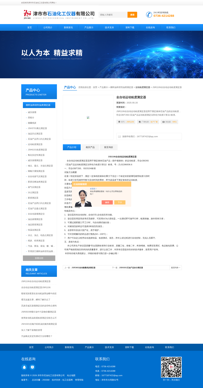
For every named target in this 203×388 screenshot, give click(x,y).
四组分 (31, 117)
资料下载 (129, 27)
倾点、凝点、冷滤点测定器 (40, 166)
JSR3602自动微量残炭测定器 (83, 268)
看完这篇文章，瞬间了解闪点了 (35, 299)
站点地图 (71, 375)
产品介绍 (71, 147)
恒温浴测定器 (34, 230)
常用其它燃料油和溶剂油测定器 (41, 251)
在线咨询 (150, 27)
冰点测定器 (33, 192)
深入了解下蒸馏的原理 (31, 330)
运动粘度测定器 (35, 144)
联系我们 (170, 27)
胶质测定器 (33, 198)
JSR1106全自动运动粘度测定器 (36, 281)
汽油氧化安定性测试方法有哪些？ (36, 336)
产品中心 (33, 90)
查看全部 (39, 258)
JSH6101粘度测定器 (37, 149)
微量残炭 (32, 123)
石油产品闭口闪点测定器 (39, 203)
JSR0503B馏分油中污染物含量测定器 (38, 312)
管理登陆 (79, 380)
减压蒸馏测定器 (35, 160)
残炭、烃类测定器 (36, 240)
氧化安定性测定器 (36, 155)
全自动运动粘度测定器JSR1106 (36, 287)
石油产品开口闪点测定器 (39, 139)
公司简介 (47, 27)
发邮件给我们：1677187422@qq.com (139, 136)
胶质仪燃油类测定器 (37, 182)
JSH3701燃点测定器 (37, 128)
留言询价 (108, 147)
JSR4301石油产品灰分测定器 (131, 268)
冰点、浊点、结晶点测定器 (40, 235)
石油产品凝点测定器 (37, 208)
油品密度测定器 (35, 224)
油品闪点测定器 (35, 133)
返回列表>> (175, 268)
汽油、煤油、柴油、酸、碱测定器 (41, 246)
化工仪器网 (67, 380)
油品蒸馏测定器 (35, 219)
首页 (29, 27)
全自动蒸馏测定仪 (36, 214)
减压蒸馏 (32, 112)
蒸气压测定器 (34, 187)
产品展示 (88, 27)
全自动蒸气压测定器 (37, 176)
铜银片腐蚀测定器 (36, 171)
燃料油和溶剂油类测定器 (38, 105)
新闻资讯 (68, 27)
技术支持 (109, 27)
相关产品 (90, 147)
